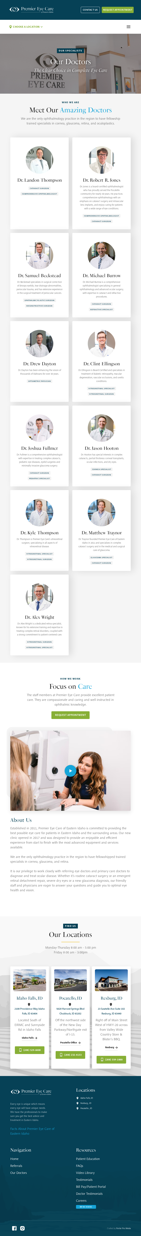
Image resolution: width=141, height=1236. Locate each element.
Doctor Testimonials (89, 1193)
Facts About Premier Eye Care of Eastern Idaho (32, 1131)
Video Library (85, 1173)
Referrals (16, 1166)
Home (14, 1159)
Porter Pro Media (123, 1228)
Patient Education (88, 1159)
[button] (26, 27)
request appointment (70, 715)
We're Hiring (86, 1207)
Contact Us (90, 9)
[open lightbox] (70, 771)
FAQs (79, 1166)
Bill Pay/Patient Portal (91, 1186)
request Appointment (117, 9)
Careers (81, 1200)
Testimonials (84, 1180)
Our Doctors (18, 1173)
